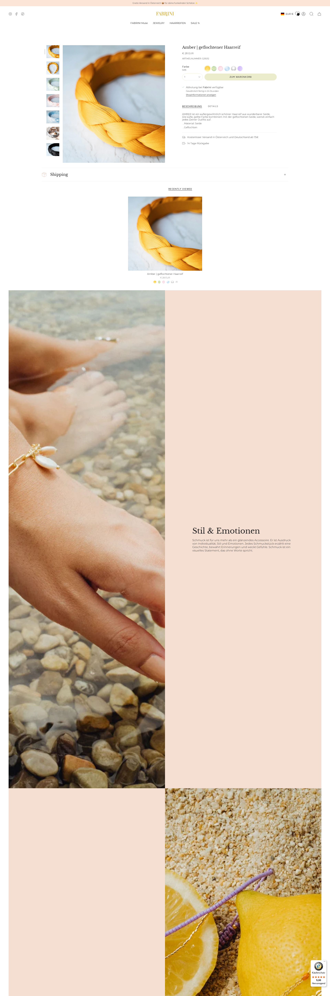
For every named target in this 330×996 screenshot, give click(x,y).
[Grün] (159, 282)
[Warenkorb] (319, 14)
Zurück (62, 104)
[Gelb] (154, 282)
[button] (158, 23)
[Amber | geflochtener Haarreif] (165, 234)
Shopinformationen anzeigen (201, 94)
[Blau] (168, 282)
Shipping (59, 174)
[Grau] (172, 282)
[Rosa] (163, 282)
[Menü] (324, 962)
